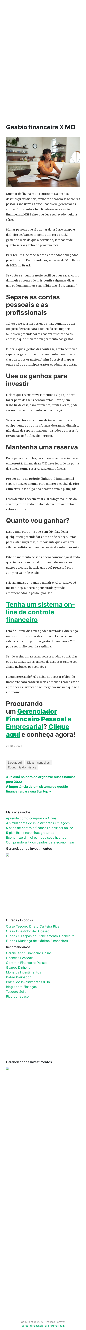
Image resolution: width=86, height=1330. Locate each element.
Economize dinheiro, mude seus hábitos (36, 837)
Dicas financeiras (38, 762)
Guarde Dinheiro (18, 967)
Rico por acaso (17, 996)
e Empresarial (38, 723)
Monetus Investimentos (23, 972)
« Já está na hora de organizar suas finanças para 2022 (40, 779)
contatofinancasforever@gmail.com (43, 1325)
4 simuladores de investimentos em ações (38, 823)
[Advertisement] (43, 68)
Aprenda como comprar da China (31, 818)
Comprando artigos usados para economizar (40, 842)
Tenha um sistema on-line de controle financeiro (40, 612)
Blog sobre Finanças (21, 987)
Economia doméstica (22, 767)
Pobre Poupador (18, 977)
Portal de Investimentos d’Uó (28, 982)
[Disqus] (40, 1138)
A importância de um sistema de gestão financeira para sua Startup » (37, 788)
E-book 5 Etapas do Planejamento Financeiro (40, 936)
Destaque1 (15, 762)
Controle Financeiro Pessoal (27, 963)
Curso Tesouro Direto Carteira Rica (32, 926)
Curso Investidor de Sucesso (27, 931)
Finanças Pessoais (19, 958)
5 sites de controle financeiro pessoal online (39, 828)
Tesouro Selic (16, 992)
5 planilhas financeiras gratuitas (30, 833)
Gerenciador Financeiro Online (29, 953)
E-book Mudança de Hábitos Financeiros (37, 941)
